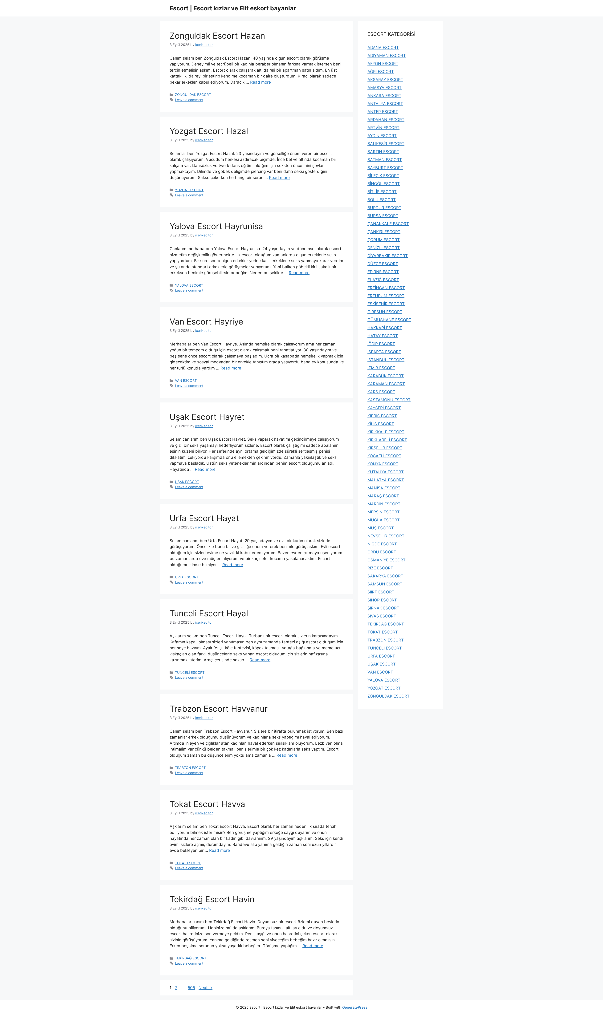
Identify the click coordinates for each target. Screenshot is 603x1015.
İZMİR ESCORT (381, 367)
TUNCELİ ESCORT (189, 672)
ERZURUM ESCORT (385, 295)
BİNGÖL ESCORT (383, 183)
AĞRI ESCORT (380, 71)
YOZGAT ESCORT (189, 190)
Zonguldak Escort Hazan (217, 36)
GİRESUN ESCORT (384, 311)
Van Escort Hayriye (206, 321)
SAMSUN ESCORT (384, 584)
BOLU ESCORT (381, 199)
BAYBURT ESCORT (385, 167)
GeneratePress (354, 1007)
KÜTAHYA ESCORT (385, 472)
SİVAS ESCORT (381, 616)
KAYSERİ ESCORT (384, 408)
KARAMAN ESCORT (386, 384)
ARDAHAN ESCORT (385, 119)
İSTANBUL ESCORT (385, 359)
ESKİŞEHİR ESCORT (386, 303)
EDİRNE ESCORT (383, 271)
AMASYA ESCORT (384, 87)
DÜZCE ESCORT (382, 263)
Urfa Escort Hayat (204, 518)
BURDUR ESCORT (384, 207)
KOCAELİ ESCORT (384, 456)
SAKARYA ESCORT (385, 576)
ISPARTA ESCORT (384, 351)
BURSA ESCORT (382, 215)
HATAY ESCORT (382, 335)
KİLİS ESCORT (380, 424)
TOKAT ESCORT (188, 863)
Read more (260, 82)
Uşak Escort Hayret (207, 417)
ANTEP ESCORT (382, 111)
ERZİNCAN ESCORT (386, 287)
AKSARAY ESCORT (385, 79)
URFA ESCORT (186, 577)
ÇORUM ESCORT (383, 239)
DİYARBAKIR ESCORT (387, 255)
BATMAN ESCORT (384, 159)
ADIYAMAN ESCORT (386, 55)
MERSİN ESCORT (383, 512)
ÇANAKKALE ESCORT (388, 223)
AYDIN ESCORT (382, 135)
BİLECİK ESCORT (383, 175)
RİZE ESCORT (380, 568)
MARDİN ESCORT (383, 504)
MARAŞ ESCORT (383, 496)
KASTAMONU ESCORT (389, 400)
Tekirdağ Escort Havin (212, 899)
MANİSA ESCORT (383, 488)
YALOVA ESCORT (189, 285)
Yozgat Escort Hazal (209, 131)
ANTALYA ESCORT (385, 103)
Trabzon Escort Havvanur (219, 709)
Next (205, 987)
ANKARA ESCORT (384, 95)
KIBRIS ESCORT (382, 416)
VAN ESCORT (186, 380)
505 (191, 987)
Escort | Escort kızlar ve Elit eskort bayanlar (233, 8)
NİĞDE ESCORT (382, 544)
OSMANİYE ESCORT (386, 560)
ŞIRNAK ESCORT (383, 608)
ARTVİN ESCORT (383, 127)
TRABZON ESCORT (190, 768)
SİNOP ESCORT (382, 600)
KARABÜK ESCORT (385, 376)
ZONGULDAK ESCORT (193, 95)
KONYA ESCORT (382, 464)
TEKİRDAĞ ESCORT (190, 958)
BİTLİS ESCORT (382, 191)
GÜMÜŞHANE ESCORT (389, 319)
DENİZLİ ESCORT (383, 247)
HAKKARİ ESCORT (384, 327)
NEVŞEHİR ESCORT (385, 536)
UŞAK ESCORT (187, 482)
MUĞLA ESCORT (383, 520)
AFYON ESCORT (382, 63)
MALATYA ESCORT (385, 480)
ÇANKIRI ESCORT (383, 231)
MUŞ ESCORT (380, 528)
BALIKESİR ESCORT (385, 143)
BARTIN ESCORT (383, 151)
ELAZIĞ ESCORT (383, 279)
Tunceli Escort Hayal (209, 613)
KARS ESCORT (381, 392)
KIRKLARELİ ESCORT (387, 440)
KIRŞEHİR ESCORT (384, 448)
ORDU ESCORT (381, 552)
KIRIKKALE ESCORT (385, 432)
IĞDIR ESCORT (381, 343)
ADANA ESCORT (383, 47)
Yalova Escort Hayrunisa (216, 226)
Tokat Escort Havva (207, 804)
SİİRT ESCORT (380, 592)
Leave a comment (189, 100)
